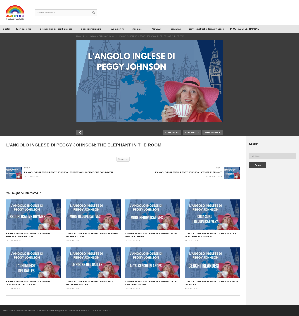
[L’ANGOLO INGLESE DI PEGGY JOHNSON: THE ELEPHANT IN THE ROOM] (33, 214)
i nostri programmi (91, 29)
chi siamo (136, 29)
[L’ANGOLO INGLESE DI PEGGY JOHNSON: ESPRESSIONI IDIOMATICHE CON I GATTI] (63, 176)
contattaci (176, 29)
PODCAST (156, 29)
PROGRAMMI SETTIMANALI (244, 29)
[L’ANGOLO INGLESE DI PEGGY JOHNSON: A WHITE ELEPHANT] (183, 176)
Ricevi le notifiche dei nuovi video (206, 29)
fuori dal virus (24, 29)
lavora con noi (117, 29)
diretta (6, 29)
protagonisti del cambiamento (56, 29)
